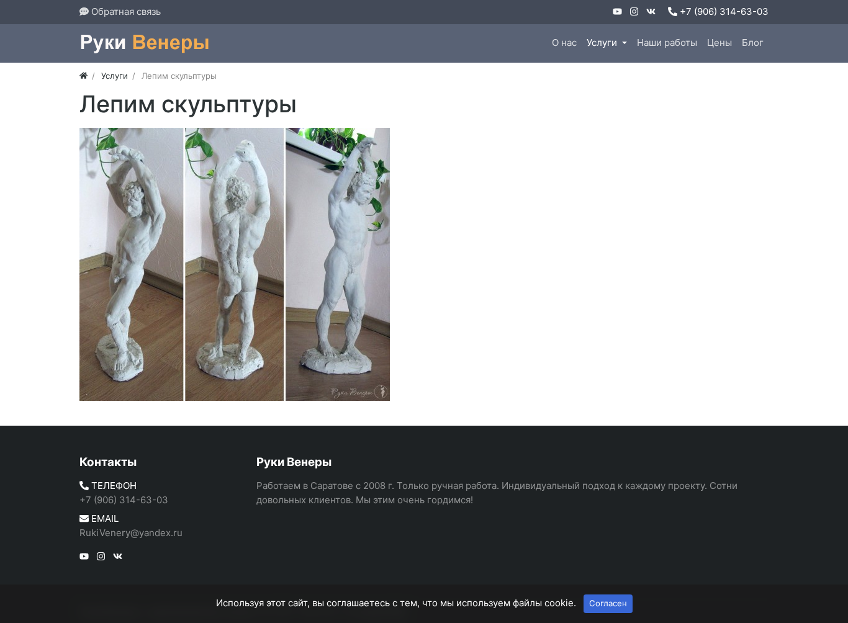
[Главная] (83, 76)
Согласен (608, 603)
